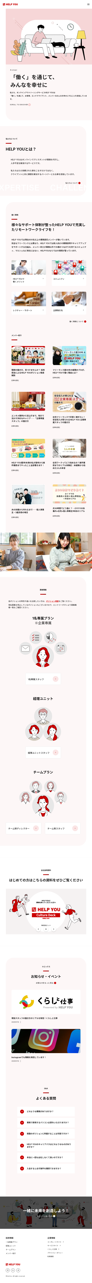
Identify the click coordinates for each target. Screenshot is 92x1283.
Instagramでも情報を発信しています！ (29, 1057)
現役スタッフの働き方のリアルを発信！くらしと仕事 (35, 1018)
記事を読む (15, 380)
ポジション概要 (52, 601)
